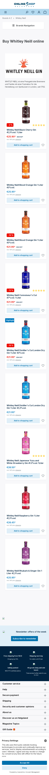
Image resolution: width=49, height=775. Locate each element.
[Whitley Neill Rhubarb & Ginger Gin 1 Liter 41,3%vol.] (26, 553)
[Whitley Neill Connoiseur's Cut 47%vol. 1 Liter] (26, 277)
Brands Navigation (25, 25)
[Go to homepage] (24, 4)
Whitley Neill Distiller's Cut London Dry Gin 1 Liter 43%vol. (26, 351)
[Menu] (6, 12)
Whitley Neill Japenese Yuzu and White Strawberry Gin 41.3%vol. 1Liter (25, 461)
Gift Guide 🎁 (9, 729)
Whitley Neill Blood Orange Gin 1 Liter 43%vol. (25, 186)
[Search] (27, 12)
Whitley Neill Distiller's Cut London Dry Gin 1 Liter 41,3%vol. (26, 406)
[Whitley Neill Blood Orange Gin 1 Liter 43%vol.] (26, 167)
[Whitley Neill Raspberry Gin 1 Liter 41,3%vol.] (26, 498)
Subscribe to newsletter (24, 638)
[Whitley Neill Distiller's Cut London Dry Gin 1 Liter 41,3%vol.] (26, 387)
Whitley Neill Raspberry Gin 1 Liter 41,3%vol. (23, 516)
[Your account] (39, 12)
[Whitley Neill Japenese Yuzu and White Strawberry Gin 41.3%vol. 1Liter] (26, 442)
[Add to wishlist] (43, 145)
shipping (18, 139)
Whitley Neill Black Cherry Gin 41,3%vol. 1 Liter (21, 131)
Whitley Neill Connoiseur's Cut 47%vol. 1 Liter (22, 296)
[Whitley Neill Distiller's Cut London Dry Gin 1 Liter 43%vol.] (26, 332)
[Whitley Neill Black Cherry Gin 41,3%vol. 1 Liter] (26, 112)
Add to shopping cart (23, 145)
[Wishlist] (33, 12)
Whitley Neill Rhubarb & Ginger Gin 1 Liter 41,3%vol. (24, 572)
